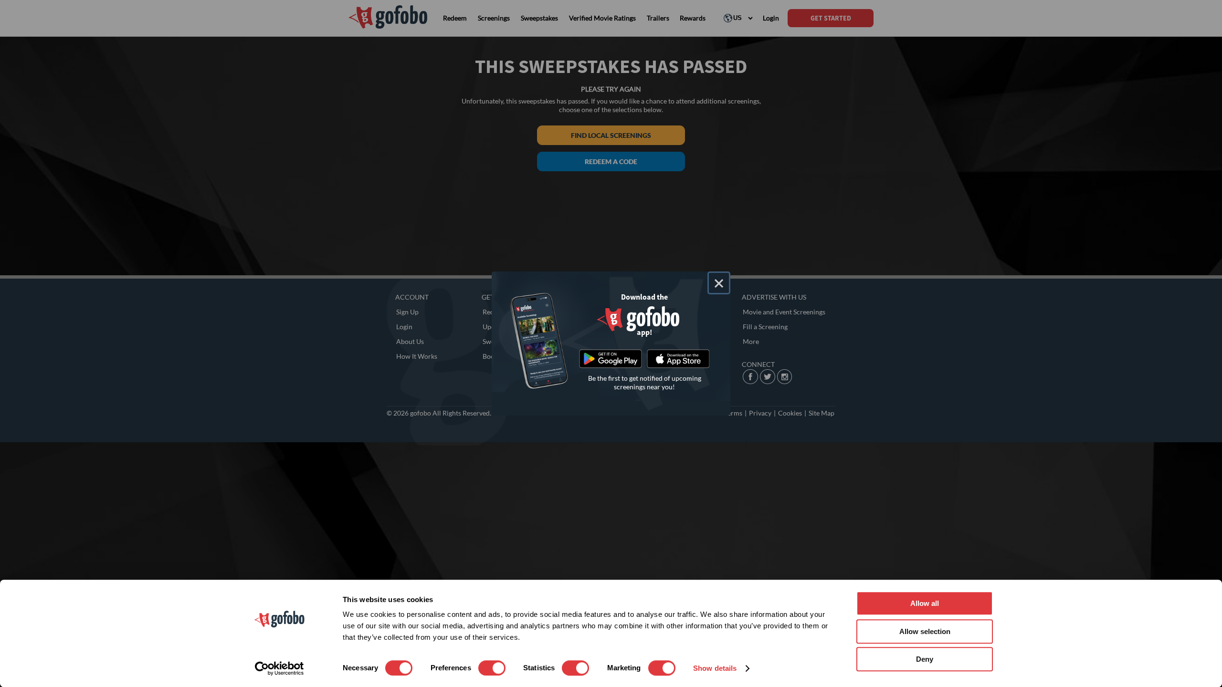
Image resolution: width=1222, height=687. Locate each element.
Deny (924, 659)
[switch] (492, 668)
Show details (715, 668)
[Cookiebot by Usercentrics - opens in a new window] (279, 668)
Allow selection (924, 631)
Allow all (924, 603)
